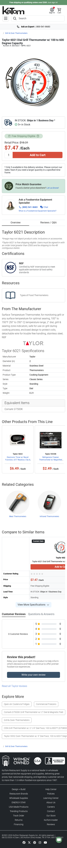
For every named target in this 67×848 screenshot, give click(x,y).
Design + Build (18, 789)
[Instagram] (39, 842)
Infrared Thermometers (49, 516)
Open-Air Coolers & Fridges (16, 704)
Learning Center (51, 798)
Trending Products (19, 811)
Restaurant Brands (19, 793)
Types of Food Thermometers (34, 295)
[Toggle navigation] (5, 18)
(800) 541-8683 (30, 207)
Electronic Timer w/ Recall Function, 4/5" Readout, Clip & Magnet (17, 459)
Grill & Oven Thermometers (16, 33)
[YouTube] (45, 842)
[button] (52, 11)
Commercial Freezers (46, 704)
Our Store (50, 815)
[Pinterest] (34, 842)
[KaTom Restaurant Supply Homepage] (13, 10)
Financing (18, 824)
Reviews (51, 824)
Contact (51, 811)
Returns (18, 820)
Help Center (51, 789)
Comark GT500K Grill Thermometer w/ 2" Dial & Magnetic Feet (33, 712)
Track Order (18, 815)
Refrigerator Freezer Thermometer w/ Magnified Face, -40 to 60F (50, 459)
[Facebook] (24, 842)
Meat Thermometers (17, 516)
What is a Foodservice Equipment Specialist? (37, 211)
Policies (51, 793)
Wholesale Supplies (18, 798)
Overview (16, 222)
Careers (51, 807)
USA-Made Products (18, 807)
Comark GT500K (14, 409)
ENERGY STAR (19, 802)
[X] (29, 842)
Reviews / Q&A (48, 222)
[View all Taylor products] (33, 343)
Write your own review (33, 674)
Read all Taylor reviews (14, 686)
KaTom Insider (51, 820)
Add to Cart (37, 155)
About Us (50, 802)
